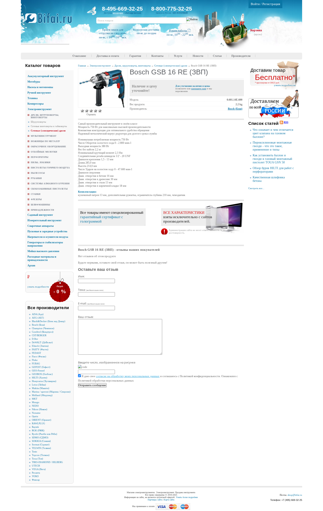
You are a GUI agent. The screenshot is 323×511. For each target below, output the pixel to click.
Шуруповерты (38, 121)
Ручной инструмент (39, 92)
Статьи (217, 55)
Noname (36, 412)
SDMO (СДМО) (40, 437)
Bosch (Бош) (38, 324)
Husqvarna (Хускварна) (44, 381)
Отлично (100, 111)
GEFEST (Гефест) (41, 367)
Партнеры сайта (155, 499)
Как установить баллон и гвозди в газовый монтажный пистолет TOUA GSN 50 (272, 159)
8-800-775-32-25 (171, 9)
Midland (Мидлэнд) (42, 395)
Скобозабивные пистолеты (49, 189)
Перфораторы (39, 157)
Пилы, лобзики (40, 162)
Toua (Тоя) (37, 458)
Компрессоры (35, 103)
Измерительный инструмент (44, 220)
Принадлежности (42, 210)
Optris (35, 416)
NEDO (35, 405)
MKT (34, 398)
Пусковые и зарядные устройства (47, 231)
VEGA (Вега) (39, 469)
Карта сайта (169, 499)
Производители (240, 55)
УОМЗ (35, 476)
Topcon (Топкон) (40, 455)
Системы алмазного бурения (50, 183)
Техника (32, 98)
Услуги (178, 55)
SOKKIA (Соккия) (41, 441)
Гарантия (135, 55)
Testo (34, 451)
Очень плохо (82, 111)
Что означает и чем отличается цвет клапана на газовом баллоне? (273, 133)
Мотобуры (33, 81)
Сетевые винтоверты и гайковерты (49, 126)
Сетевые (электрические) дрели (48, 130)
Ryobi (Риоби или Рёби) (44, 434)
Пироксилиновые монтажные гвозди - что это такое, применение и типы (272, 146)
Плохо (87, 111)
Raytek (35, 427)
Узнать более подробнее (187, 497)
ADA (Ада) (38, 314)
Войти (255, 4)
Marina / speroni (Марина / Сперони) (51, 391)
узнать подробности (38, 286)
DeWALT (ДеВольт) (42, 342)
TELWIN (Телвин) (41, 448)
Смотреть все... (256, 188)
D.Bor (35, 339)
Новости (198, 55)
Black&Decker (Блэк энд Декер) (48, 321)
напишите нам (198, 88)
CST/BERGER (39, 335)
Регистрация (271, 4)
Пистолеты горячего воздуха (50, 167)
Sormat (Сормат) (40, 444)
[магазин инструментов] (50, 20)
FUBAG (36, 363)
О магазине (79, 55)
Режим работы (180, 30)
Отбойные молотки (44, 152)
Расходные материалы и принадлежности (41, 258)
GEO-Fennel (38, 370)
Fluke (35, 360)
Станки (35, 194)
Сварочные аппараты (40, 225)
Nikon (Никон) (39, 409)
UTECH (36, 465)
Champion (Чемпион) (43, 328)
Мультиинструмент (43, 136)
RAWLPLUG (38, 423)
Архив (31, 265)
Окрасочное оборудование (48, 146)
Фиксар (36, 479)
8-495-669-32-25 (122, 9)
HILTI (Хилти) (39, 377)
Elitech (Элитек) (40, 346)
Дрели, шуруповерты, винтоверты (45, 116)
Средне (91, 111)
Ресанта (36, 472)
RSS (286, 122)
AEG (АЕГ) (38, 317)
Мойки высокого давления (43, 251)
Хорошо (95, 111)
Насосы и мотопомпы (40, 87)
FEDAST (36, 353)
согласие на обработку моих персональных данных (128, 376)
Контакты (157, 55)
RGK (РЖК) (38, 430)
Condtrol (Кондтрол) (42, 331)
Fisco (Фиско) (39, 356)
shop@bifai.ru (295, 495)
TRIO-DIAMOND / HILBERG (47, 462)
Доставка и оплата (107, 55)
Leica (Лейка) (39, 384)
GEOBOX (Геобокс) (42, 374)
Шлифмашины (40, 204)
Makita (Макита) (40, 388)
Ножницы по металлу (45, 141)
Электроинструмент (39, 109)
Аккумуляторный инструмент (45, 76)
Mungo (35, 402)
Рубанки (36, 178)
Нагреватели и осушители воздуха (47, 236)
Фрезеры (36, 199)
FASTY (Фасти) (40, 349)
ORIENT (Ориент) (41, 420)
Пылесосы (38, 173)
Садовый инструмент (40, 214)
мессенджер (118, 13)
